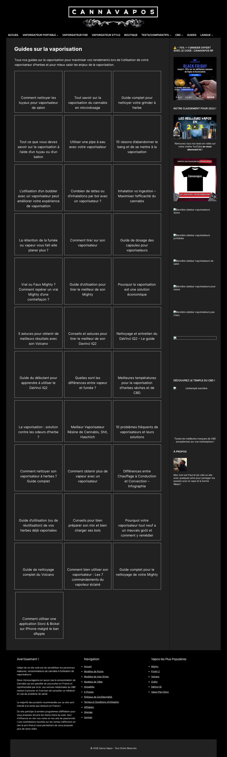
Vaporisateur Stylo (106, 35)
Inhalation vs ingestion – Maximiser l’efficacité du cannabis (137, 196)
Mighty (154, 666)
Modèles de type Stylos (96, 676)
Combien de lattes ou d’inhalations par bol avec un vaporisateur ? (88, 196)
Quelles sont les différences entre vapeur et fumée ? (87, 383)
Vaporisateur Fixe (75, 35)
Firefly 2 (155, 671)
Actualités (89, 687)
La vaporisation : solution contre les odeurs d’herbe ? (38, 432)
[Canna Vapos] (113, 15)
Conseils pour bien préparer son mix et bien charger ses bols (87, 525)
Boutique (130, 35)
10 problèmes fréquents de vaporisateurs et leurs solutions (137, 432)
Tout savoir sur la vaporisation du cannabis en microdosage (87, 103)
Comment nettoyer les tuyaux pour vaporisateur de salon (38, 103)
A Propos (89, 692)
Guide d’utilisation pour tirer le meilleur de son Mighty (88, 289)
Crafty (154, 682)
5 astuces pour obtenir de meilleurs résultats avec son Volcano (38, 339)
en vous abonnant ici (199, 148)
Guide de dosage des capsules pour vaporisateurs (137, 245)
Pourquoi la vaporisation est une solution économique (137, 289)
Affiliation (89, 707)
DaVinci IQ (156, 687)
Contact (88, 717)
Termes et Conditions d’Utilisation (101, 702)
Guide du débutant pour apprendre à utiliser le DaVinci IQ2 (38, 383)
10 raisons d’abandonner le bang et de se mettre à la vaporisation (137, 147)
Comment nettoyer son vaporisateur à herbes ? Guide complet (38, 476)
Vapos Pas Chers (160, 692)
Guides (191, 35)
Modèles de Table (93, 682)
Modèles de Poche (94, 671)
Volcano (155, 676)
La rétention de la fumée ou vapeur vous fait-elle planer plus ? (38, 245)
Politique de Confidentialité (98, 697)
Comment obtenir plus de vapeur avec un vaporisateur (88, 476)
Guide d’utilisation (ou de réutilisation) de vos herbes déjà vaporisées (38, 525)
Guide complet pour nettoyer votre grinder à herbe (137, 103)
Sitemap (88, 712)
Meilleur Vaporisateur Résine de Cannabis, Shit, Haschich (87, 432)
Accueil (13, 35)
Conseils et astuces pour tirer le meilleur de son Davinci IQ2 (87, 339)
